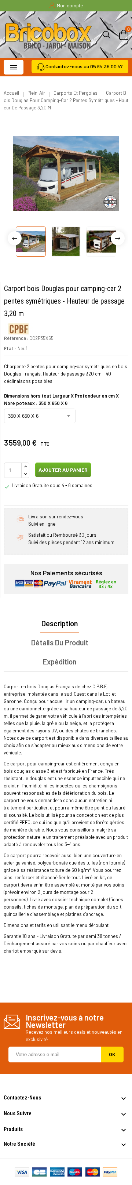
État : (10, 348)
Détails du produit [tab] (59, 642)
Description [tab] (59, 623)
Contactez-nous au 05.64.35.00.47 (84, 66)
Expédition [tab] (60, 661)
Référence (15, 338)
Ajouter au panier (62, 470)
